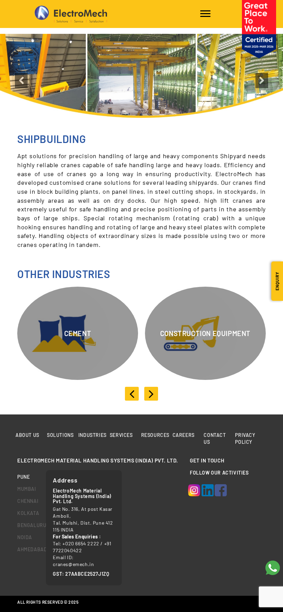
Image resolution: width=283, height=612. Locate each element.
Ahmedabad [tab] (26, 549)
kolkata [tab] (26, 513)
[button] (21, 97)
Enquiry (277, 281)
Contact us (215, 438)
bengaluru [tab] (26, 525)
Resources (155, 435)
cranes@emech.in (73, 564)
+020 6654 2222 (80, 543)
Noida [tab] (24, 537)
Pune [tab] (23, 477)
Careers (184, 435)
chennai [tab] (26, 501)
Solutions (60, 435)
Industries (92, 435)
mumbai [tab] (26, 489)
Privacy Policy (245, 438)
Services (121, 435)
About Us (27, 435)
